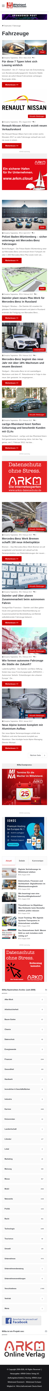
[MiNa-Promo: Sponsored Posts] (24, 17)
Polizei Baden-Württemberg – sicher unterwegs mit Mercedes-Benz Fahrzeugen (24, 240)
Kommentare (37, 861)
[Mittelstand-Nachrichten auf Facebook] (21, 1325)
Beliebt (22, 861)
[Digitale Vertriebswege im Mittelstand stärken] (9, 873)
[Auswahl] (3, 7)
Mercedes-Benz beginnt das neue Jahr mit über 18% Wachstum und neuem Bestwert (23, 363)
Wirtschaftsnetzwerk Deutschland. (29, 1386)
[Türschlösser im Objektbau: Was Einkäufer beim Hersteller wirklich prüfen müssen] (9, 909)
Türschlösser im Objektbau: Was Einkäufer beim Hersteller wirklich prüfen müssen (31, 908)
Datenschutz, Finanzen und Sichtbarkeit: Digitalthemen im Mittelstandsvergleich (31, 883)
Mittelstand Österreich (16, 1382)
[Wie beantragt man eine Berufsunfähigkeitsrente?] (9, 897)
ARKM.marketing (24, 151)
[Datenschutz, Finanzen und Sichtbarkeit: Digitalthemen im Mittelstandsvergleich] (9, 884)
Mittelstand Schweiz (33, 1382)
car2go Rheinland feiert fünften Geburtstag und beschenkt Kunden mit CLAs (23, 428)
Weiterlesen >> (11, 85)
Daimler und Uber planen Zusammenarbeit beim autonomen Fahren (23, 599)
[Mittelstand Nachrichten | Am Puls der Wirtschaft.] (16, 6)
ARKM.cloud (36, 1378)
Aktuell (8, 861)
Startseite (7, 26)
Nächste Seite (35, 755)
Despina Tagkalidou (11, 58)
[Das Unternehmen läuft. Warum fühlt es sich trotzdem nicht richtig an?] (9, 934)
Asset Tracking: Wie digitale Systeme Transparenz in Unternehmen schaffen (30, 920)
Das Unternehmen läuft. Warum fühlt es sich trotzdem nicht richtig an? (32, 933)
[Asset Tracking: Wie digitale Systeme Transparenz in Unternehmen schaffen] (9, 921)
